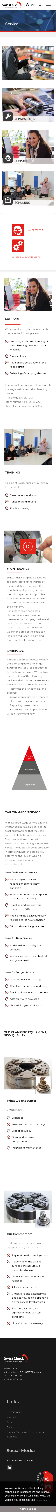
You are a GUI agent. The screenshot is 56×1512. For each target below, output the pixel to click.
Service (11, 1422)
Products (12, 1417)
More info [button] (41, 1500)
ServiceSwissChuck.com (26, 256)
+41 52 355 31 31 (36, 230)
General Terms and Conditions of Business (25, 1434)
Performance (14, 1411)
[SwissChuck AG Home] (11, 4)
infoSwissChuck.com (15, 1379)
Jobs (9, 1427)
